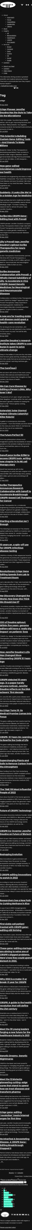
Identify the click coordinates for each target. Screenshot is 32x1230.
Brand (9, 47)
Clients (9, 26)
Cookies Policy (28, 1176)
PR (8, 56)
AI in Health (11, 42)
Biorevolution (11, 36)
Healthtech (11, 38)
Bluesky (11, 1173)
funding (25, 1184)
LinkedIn (20, 1173)
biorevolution (4, 1184)
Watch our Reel (9, 66)
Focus (9, 20)
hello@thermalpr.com (8, 86)
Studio (9, 60)
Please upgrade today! (8, 1227)
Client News (8, 71)
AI (21, 1184)
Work (5, 29)
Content (10, 49)
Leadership (11, 24)
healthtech (13, 1184)
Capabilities (11, 22)
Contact (6, 63)
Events (9, 54)
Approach (10, 17)
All (8, 33)
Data (9, 51)
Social (9, 58)
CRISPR (9, 40)
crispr (19, 1184)
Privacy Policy (19, 1176)
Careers (6, 69)
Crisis (5, 73)
